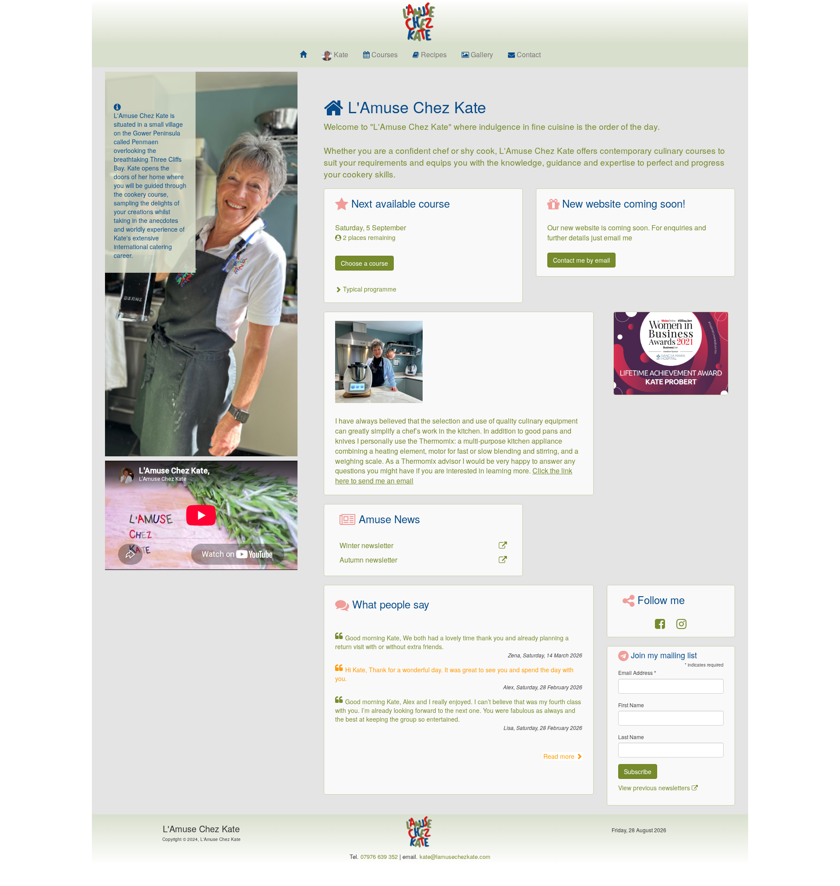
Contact (528, 54)
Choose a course (364, 263)
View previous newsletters (655, 787)
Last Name (631, 736)
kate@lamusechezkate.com (455, 856)
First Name (631, 705)
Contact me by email (581, 260)
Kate (341, 54)
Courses (384, 54)
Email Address (637, 672)
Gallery (481, 54)
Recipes (433, 54)
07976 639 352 (379, 856)
